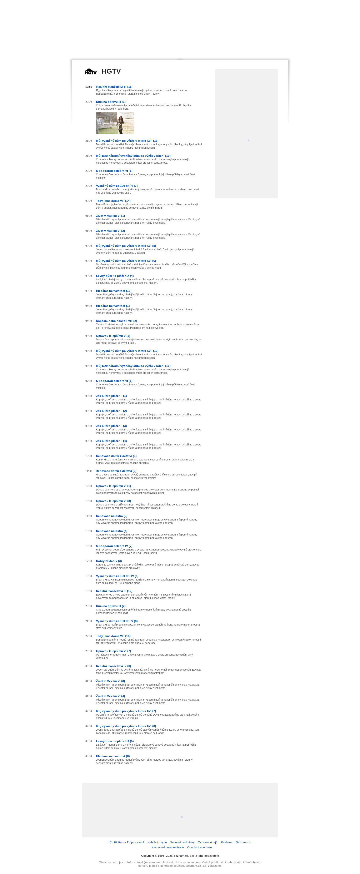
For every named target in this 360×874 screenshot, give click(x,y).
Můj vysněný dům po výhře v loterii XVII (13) (127, 140)
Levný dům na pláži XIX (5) (115, 741)
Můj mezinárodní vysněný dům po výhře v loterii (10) (133, 155)
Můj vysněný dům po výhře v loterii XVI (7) (126, 711)
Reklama (226, 842)
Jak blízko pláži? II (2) (111, 411)
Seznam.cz (243, 842)
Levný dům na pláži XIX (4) (115, 275)
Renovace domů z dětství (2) (116, 471)
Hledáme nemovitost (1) (113, 305)
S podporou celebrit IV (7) (114, 546)
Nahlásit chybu (157, 842)
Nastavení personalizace (167, 847)
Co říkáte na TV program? (127, 842)
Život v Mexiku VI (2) (110, 230)
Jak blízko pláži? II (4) (111, 441)
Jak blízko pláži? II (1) (111, 396)
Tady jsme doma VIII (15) (113, 636)
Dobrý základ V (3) (109, 561)
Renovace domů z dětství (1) (116, 456)
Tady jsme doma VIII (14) (113, 200)
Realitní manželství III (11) (114, 86)
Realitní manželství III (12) (114, 591)
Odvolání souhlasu (199, 847)
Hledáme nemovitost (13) (113, 290)
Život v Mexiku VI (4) (110, 696)
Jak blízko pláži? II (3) (111, 426)
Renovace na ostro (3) (112, 516)
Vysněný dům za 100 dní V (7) (117, 185)
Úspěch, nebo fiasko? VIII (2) (116, 320)
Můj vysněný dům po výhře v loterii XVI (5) (126, 245)
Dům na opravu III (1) (111, 101)
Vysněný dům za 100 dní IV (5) (117, 576)
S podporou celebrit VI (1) (114, 170)
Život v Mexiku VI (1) (110, 215)
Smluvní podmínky (182, 842)
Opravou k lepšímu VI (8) (113, 501)
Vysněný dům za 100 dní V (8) (117, 621)
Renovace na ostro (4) (112, 531)
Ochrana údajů (208, 842)
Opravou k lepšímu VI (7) (113, 651)
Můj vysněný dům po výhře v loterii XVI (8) (126, 726)
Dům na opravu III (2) (111, 606)
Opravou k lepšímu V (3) (113, 335)
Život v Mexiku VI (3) (110, 681)
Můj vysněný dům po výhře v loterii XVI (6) (126, 260)
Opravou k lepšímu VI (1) (113, 486)
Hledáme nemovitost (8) (113, 756)
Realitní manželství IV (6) (113, 666)
